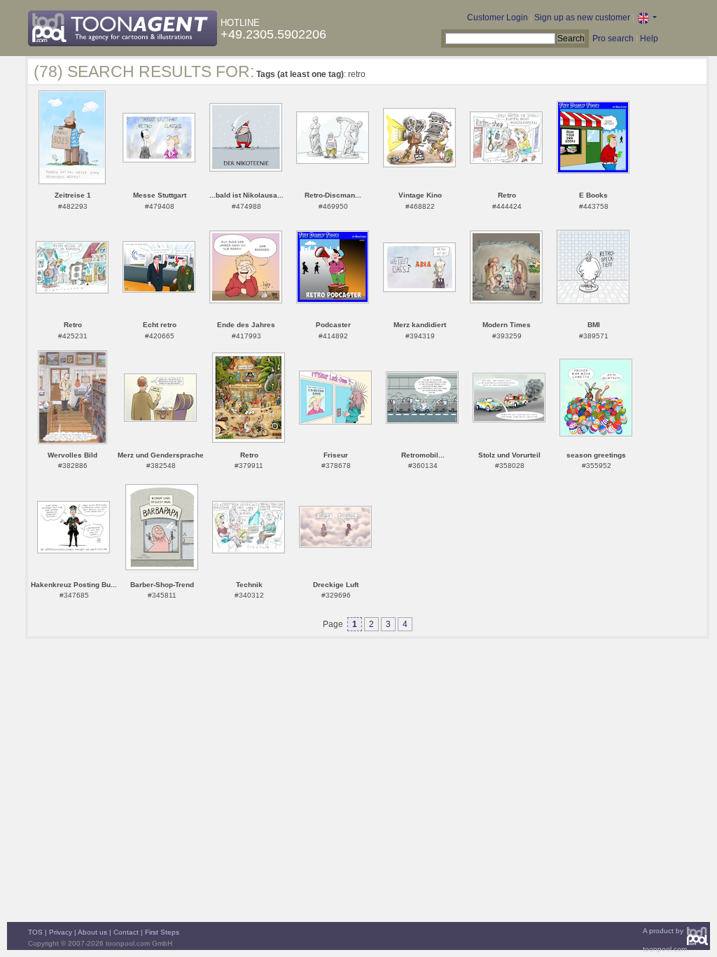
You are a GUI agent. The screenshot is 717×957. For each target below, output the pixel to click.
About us (92, 932)
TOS (35, 932)
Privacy (60, 932)
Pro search (613, 38)
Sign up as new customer (582, 17)
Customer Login (497, 17)
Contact (126, 932)
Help (649, 38)
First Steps (162, 932)
